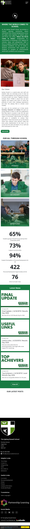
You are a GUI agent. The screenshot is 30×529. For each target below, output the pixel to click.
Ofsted (2, 482)
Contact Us (4, 463)
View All (15, 384)
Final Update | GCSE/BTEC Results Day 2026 (15, 312)
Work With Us (4, 469)
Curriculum (4, 478)
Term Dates (4, 461)
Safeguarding (4, 465)
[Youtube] (9, 512)
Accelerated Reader (6, 488)
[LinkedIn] (13, 512)
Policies (3, 484)
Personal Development (7, 480)
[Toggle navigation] (27, 3)
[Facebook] (2, 512)
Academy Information (6, 486)
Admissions (4, 471)
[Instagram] (16, 512)
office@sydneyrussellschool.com (10, 453)
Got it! (25, 527)
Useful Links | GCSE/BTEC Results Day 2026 (14, 341)
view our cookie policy (8, 527)
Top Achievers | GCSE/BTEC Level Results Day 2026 (14, 374)
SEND (2, 467)
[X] (5, 512)
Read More (5, 131)
